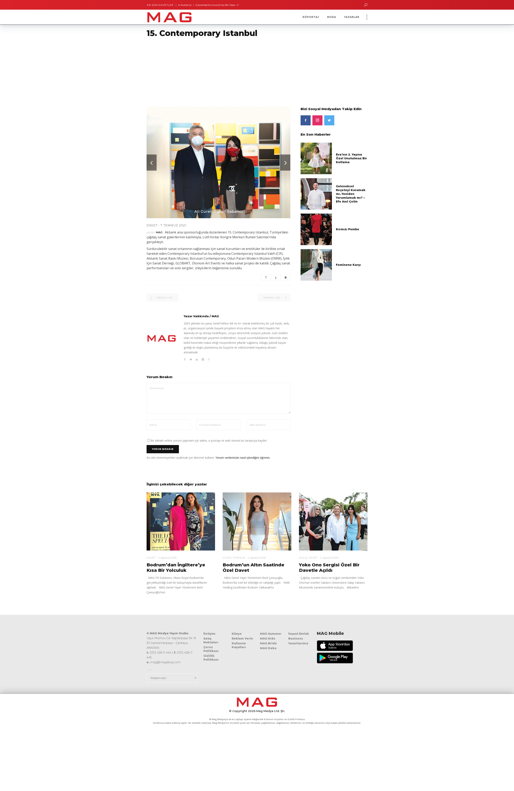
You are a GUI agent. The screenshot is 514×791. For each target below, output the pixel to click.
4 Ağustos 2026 (167, 557)
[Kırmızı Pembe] (316, 229)
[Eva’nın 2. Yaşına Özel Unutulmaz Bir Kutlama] (316, 158)
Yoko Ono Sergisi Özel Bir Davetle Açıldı (329, 567)
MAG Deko (268, 648)
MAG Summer (270, 633)
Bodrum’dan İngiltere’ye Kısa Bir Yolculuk (176, 567)
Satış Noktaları (210, 640)
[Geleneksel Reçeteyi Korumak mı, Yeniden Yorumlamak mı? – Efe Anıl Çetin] (316, 193)
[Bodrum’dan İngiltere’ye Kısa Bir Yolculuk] (181, 521)
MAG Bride (268, 643)
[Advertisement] (120, 70)
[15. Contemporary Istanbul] (162, 338)
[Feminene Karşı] (316, 264)
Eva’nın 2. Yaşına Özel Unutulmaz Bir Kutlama (351, 158)
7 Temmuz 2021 (173, 225)
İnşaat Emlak (298, 633)
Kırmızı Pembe (347, 229)
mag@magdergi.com (165, 662)
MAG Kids (267, 638)
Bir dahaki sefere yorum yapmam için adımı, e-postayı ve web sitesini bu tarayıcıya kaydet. (209, 440)
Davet (152, 225)
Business (295, 638)
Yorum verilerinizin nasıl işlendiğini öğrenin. (242, 457)
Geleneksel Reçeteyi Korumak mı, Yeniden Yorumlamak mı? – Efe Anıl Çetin (350, 193)
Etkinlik (239, 557)
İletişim (209, 633)
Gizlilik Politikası (211, 657)
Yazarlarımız (298, 643)
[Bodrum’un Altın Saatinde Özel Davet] (257, 521)
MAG (159, 232)
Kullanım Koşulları (239, 645)
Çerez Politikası (211, 649)
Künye (237, 633)
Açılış (303, 557)
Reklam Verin (242, 638)
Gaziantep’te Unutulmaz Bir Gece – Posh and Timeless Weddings (210, 4)
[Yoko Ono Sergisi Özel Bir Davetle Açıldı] (333, 521)
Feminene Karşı (348, 265)
